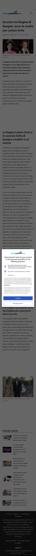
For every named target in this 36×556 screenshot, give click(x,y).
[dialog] (18, 278)
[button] (18, 275)
